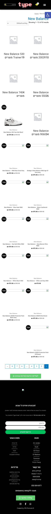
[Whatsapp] (30, 504)
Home (37, 14)
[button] (44, 5)
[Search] (5, 5)
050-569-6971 (36, 485)
